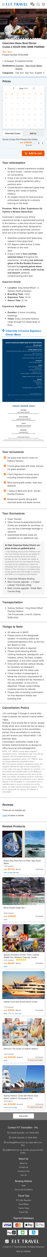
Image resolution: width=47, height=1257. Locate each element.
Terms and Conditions (23, 1189)
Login (5, 815)
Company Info (23, 1171)
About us (23, 1163)
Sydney (18, 68)
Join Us (23, 1175)
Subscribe (23, 1116)
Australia (19, 65)
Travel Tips (23, 1212)
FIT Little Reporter (23, 1200)
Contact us (23, 1167)
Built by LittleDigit (23, 1251)
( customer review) (24, 61)
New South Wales (33, 65)
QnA (23, 1185)
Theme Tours (23, 1208)
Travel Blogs (23, 1204)
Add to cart (35, 153)
